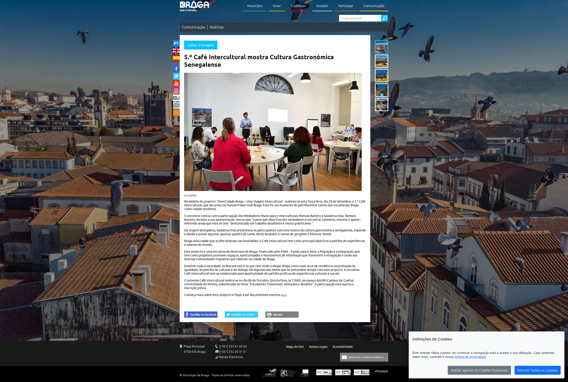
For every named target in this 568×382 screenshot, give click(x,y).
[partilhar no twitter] (241, 314)
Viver (277, 6)
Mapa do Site (295, 347)
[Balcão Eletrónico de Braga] (176, 98)
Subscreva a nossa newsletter (366, 357)
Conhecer (298, 6)
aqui (284, 295)
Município (254, 6)
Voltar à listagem (200, 45)
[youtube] (176, 83)
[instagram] (176, 90)
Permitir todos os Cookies (537, 370)
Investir (322, 6)
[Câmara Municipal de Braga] (194, 6)
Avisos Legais (318, 347)
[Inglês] (176, 50)
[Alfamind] (381, 371)
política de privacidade (470, 356)
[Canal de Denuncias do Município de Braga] (176, 112)
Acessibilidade (343, 347)
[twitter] (176, 76)
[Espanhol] (176, 58)
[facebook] (176, 68)
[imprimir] (282, 314)
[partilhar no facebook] (200, 314)
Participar (345, 6)
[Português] (176, 43)
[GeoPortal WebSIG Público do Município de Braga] (176, 105)
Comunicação (373, 6)
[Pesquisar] (384, 18)
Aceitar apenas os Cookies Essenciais (479, 370)
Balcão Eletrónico (231, 357)
